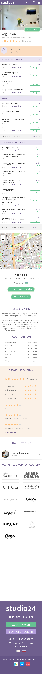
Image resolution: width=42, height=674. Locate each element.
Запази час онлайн (21, 289)
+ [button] (3, 236)
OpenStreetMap (37, 268)
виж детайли (16, 67)
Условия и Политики (21, 643)
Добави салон (21, 624)
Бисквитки (21, 646)
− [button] (3, 239)
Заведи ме (22, 297)
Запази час (32, 29)
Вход (11, 638)
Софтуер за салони (21, 632)
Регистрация (26, 638)
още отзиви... (11, 432)
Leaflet (29, 268)
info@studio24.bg (23, 617)
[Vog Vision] (18, 651)
